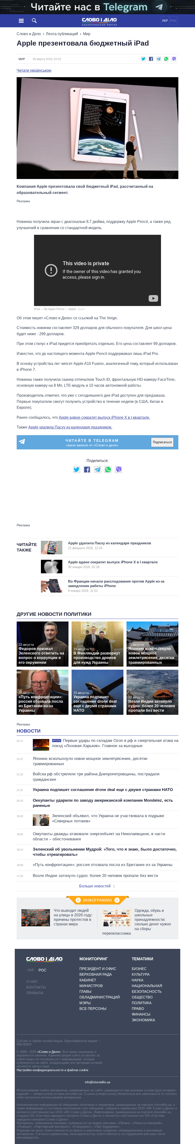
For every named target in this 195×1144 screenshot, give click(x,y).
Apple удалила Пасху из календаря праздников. (70, 427)
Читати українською (34, 70)
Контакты (36, 987)
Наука (137, 980)
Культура (141, 974)
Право (138, 1009)
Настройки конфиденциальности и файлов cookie (52, 1070)
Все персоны (92, 1009)
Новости (28, 731)
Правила (34, 993)
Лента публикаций (62, 34)
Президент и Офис (97, 969)
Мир (86, 34)
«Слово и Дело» (49, 1052)
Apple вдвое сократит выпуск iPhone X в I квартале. (104, 417)
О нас (32, 981)
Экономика (143, 1020)
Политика (141, 1003)
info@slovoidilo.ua (97, 1082)
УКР (165, 20)
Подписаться (162, 442)
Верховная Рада (95, 974)
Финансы (141, 1014)
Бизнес (139, 969)
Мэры (85, 1003)
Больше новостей (95, 886)
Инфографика (97, 900)
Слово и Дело (29, 34)
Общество (142, 997)
